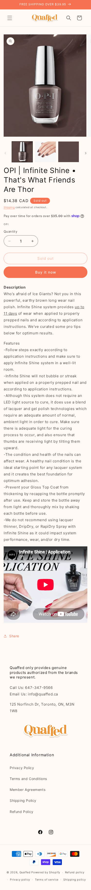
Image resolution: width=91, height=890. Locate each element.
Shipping (9, 207)
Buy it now (45, 272)
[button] (9, 18)
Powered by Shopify (45, 872)
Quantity (10, 231)
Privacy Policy (22, 768)
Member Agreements (27, 790)
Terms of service (46, 879)
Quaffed (25, 872)
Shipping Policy (23, 800)
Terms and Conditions (28, 779)
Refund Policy (21, 812)
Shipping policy (74, 879)
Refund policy (74, 872)
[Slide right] (85, 153)
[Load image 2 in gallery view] (45, 152)
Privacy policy (20, 879)
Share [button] (14, 636)
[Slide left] (5, 153)
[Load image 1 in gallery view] (22, 152)
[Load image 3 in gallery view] (68, 152)
